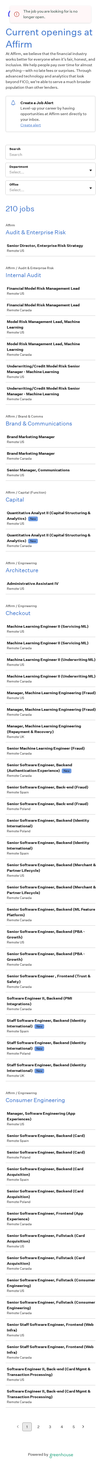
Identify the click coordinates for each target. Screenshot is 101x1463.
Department (18, 167)
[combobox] (9, 172)
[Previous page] (18, 1427)
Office (14, 185)
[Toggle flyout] (90, 170)
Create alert (30, 125)
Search (14, 149)
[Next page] (83, 1427)
